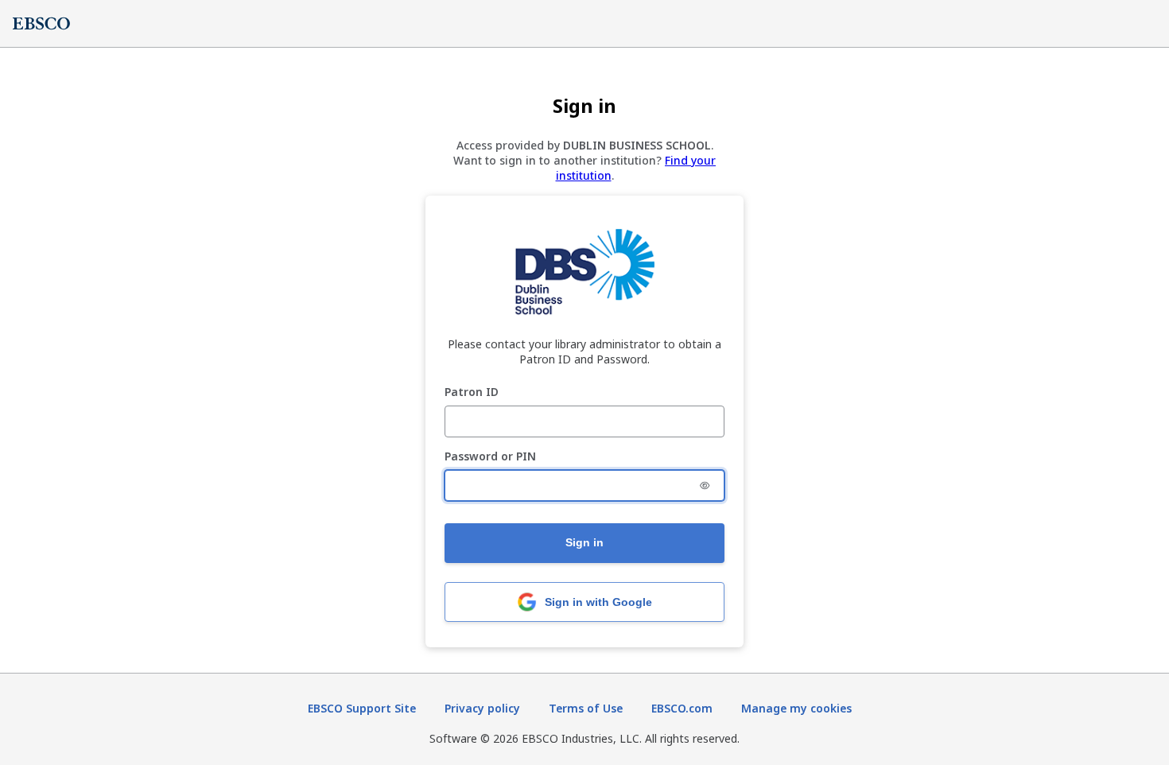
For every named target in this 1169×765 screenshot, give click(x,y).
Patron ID (472, 392)
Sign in (584, 542)
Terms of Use (586, 708)
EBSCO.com (682, 708)
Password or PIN (490, 457)
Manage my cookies (796, 708)
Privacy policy (482, 708)
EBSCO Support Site (362, 708)
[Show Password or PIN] (705, 485)
